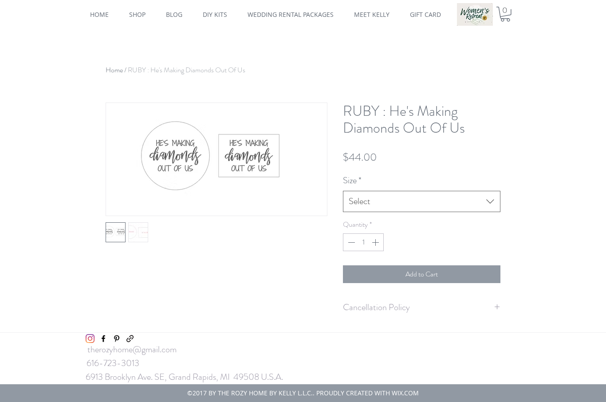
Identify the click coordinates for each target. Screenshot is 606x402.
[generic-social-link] (130, 338)
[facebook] (103, 338)
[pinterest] (116, 338)
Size (352, 180)
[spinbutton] (363, 242)
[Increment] (376, 242)
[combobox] (421, 201)
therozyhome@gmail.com (132, 349)
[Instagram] (90, 338)
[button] (505, 14)
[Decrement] (350, 242)
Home (114, 70)
